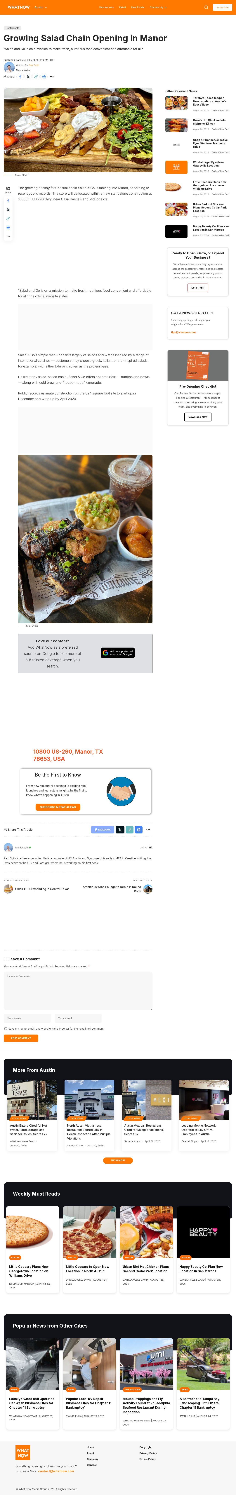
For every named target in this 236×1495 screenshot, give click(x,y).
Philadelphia (132, 1389)
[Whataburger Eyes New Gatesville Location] (176, 167)
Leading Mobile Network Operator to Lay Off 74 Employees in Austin (198, 1130)
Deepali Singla (189, 1141)
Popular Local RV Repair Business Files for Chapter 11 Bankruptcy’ (89, 1403)
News (14, 1389)
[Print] (44, 76)
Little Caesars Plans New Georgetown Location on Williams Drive (209, 185)
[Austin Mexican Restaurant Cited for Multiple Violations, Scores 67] (146, 1100)
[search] (206, 7)
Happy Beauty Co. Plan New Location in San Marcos (211, 228)
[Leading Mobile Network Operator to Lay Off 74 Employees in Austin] (204, 1100)
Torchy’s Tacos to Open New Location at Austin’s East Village (209, 101)
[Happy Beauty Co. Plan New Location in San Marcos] (176, 231)
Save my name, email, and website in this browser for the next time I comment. (56, 1028)
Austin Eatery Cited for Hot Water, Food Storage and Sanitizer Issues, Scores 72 (28, 1130)
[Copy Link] (36, 76)
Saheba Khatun (75, 1145)
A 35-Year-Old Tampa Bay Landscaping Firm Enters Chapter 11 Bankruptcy (199, 1403)
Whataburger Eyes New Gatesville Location (208, 164)
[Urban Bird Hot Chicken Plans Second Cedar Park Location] (176, 209)
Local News (19, 1118)
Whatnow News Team (22, 1141)
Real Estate (138, 7)
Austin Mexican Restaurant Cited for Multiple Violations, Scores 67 (144, 1130)
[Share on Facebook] (20, 76)
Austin (15, 1257)
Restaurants (106, 7)
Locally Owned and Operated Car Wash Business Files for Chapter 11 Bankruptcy (32, 1403)
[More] (51, 76)
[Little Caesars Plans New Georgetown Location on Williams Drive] (176, 187)
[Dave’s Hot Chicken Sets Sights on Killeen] (176, 125)
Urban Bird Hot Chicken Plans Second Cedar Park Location (210, 207)
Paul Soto (34, 65)
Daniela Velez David (221, 110)
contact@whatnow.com (56, 1471)
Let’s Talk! (197, 287)
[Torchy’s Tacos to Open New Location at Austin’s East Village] (176, 103)
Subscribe (222, 7)
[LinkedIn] (150, 847)
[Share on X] (28, 76)
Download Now (197, 416)
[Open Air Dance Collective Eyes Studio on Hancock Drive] (176, 145)
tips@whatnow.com (183, 332)
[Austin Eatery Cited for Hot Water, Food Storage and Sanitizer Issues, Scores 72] (32, 1100)
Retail (122, 7)
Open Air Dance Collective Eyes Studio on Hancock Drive (210, 143)
